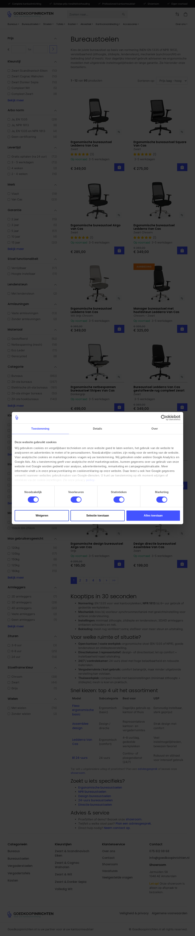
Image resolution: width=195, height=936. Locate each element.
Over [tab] (154, 428)
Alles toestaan (153, 515)
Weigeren (42, 515)
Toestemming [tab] (40, 428)
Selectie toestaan (97, 515)
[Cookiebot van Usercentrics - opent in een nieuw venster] (163, 417)
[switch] (76, 500)
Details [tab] (97, 428)
